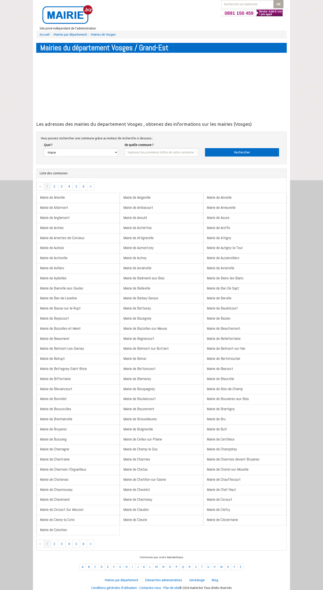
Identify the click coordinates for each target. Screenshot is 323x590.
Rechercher (242, 152)
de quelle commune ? (139, 145)
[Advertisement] (161, 87)
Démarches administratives (163, 580)
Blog (215, 580)
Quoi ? (48, 145)
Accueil (45, 34)
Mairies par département (70, 34)
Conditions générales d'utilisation (114, 588)
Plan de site (171, 588)
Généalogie (197, 580)
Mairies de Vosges (103, 34)
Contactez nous (150, 588)
